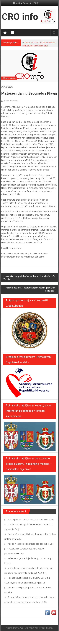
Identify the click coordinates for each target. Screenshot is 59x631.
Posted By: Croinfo (10, 101)
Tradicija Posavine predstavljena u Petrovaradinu (31, 519)
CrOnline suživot (9, 78)
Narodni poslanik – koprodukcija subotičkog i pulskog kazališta (31, 289)
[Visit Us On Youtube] (54, 612)
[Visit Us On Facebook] (47, 612)
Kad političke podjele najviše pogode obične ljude (30, 544)
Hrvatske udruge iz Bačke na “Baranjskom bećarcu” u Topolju (29, 278)
